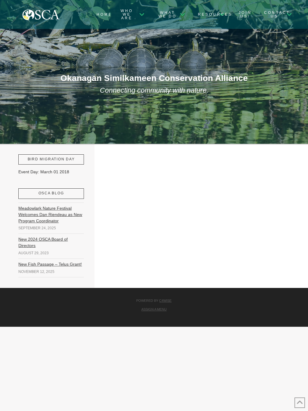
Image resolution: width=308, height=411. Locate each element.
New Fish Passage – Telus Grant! (50, 264)
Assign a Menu (154, 309)
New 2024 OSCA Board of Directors (43, 242)
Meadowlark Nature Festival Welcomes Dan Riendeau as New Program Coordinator (50, 214)
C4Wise (165, 300)
